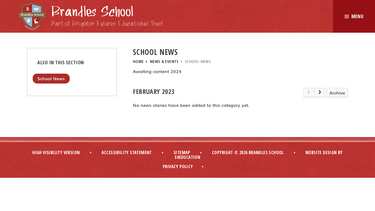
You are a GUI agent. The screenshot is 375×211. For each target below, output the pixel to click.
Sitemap (181, 152)
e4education (187, 157)
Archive (337, 92)
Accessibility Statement (127, 152)
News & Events (164, 61)
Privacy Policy (178, 166)
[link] (308, 92)
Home (138, 61)
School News (198, 61)
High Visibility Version (56, 152)
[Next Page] (319, 92)
